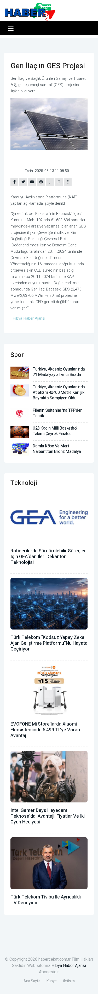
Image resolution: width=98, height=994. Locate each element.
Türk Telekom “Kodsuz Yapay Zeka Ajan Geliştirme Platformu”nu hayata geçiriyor (49, 643)
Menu (11, 28)
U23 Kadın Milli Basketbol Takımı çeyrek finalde (55, 431)
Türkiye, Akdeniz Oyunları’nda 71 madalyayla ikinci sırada (59, 372)
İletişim (69, 981)
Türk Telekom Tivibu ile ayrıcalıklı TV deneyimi (45, 899)
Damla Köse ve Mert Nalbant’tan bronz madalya (57, 449)
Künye (52, 981)
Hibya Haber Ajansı (68, 966)
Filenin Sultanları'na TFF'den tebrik (58, 413)
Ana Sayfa (32, 981)
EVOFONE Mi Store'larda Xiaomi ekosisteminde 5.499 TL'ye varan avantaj (45, 730)
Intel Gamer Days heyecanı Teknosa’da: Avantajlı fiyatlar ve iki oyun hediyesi (47, 816)
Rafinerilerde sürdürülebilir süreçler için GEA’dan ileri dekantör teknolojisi (48, 556)
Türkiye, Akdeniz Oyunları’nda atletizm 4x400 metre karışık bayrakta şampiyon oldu (59, 392)
